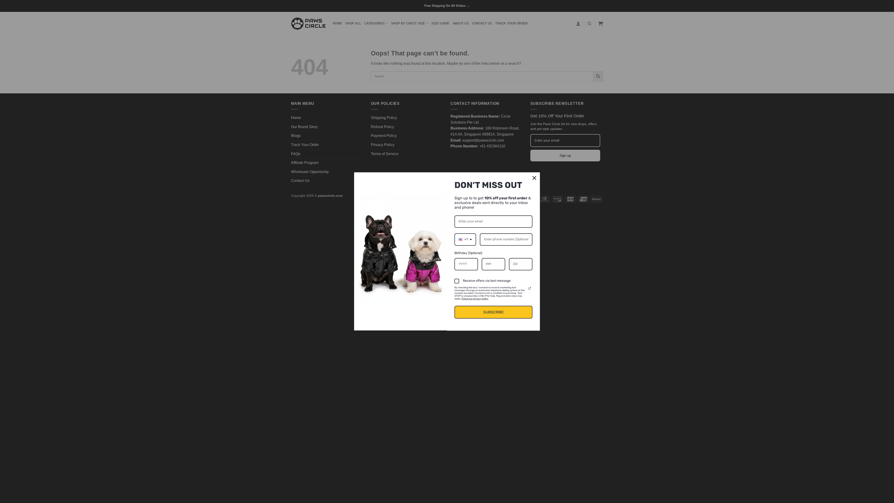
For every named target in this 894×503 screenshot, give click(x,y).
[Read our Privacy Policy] (529, 288)
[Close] (534, 178)
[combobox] (465, 239)
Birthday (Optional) (468, 253)
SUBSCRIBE (493, 312)
